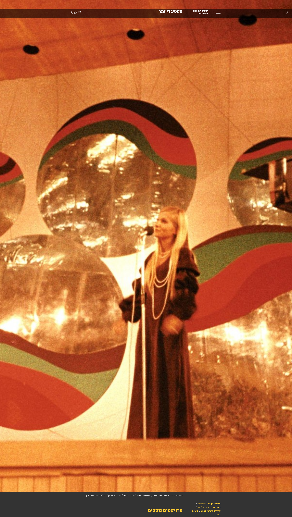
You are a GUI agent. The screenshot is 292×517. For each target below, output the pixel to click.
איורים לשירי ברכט (211, 511)
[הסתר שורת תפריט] (287, 12)
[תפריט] (218, 12)
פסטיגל (217, 507)
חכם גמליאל (204, 507)
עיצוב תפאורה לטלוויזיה (200, 12)
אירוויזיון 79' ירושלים (209, 503)
